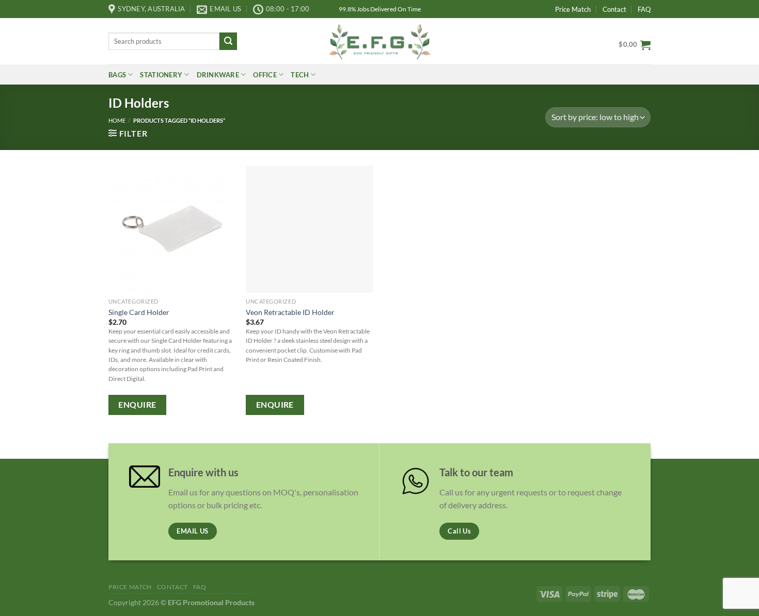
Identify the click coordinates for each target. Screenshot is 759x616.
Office (265, 75)
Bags (117, 75)
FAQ (644, 9)
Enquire (137, 404)
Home (116, 120)
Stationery (161, 75)
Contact (614, 9)
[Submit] (228, 41)
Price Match (573, 9)
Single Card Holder (138, 312)
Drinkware (218, 75)
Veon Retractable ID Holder (290, 312)
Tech (300, 75)
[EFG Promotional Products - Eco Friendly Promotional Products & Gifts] (379, 41)
